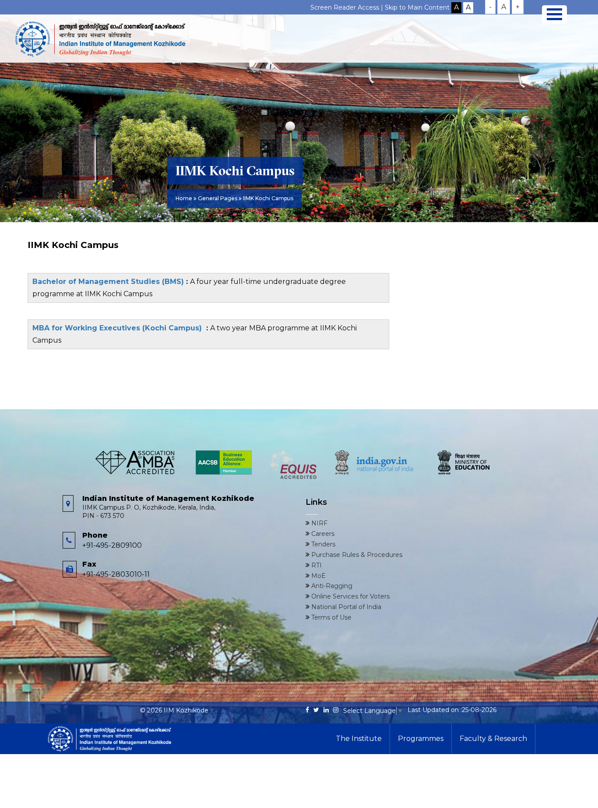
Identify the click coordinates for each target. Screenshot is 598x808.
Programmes (420, 738)
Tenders (322, 544)
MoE (318, 576)
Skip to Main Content (417, 7)
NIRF (318, 523)
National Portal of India (345, 607)
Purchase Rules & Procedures (356, 555)
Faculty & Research (493, 738)
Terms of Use (331, 617)
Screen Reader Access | (347, 7)
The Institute (359, 738)
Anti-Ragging (331, 586)
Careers (322, 534)
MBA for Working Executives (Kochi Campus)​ (119, 328)
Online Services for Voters (350, 596)
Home (184, 198)
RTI (316, 565)
